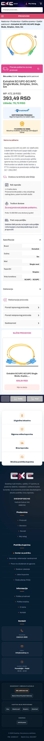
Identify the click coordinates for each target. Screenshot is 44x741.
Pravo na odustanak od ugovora (23, 564)
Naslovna (5, 21)
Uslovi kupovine (23, 574)
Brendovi (22, 526)
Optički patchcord (32, 76)
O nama (23, 607)
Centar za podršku (23, 553)
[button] (35, 37)
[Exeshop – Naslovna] (22, 475)
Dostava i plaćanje (23, 569)
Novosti (23, 531)
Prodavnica (15, 21)
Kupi (37, 399)
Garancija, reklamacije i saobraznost (23, 558)
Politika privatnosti (23, 596)
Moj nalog (23, 536)
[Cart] (41, 3)
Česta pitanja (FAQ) (22, 580)
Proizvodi (22, 520)
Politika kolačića (23, 602)
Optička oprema (28, 21)
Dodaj (20, 399)
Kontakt (23, 612)
